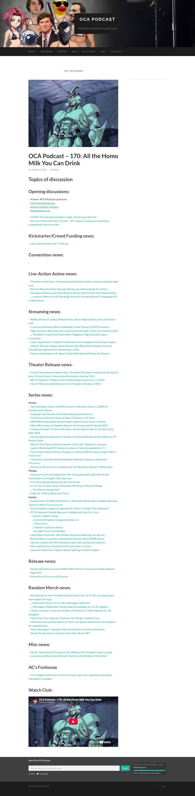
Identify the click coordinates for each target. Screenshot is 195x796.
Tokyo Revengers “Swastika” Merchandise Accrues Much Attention (68, 629)
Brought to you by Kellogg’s (49, 531)
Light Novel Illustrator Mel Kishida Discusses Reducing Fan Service (68, 534)
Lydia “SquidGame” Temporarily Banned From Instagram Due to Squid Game (73, 342)
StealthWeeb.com (40, 210)
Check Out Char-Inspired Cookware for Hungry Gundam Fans (65, 618)
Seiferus (54, 170)
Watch (32, 51)
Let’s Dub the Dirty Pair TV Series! (50, 243)
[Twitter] (153, 786)
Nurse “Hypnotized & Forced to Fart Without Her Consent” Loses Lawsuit (71, 652)
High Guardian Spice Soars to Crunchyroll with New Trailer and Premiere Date (74, 330)
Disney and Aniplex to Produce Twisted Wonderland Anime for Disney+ (70, 353)
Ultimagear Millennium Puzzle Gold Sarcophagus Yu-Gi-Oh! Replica (70, 606)
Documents (47, 51)
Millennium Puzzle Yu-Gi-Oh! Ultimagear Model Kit (61, 602)
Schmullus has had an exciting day (49, 576)
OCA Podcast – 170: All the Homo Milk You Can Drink (73, 159)
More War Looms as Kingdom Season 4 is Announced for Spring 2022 (69, 425)
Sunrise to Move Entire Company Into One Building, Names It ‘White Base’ (72, 466)
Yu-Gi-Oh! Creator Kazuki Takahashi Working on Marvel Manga (66, 485)
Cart (103, 51)
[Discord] (157, 786)
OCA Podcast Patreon (43, 203)
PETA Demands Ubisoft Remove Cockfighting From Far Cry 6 (65, 512)
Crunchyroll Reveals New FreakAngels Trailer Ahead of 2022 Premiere (70, 326)
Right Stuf (36, 572)
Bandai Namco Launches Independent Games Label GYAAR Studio (67, 538)
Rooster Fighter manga (45, 515)
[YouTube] (148, 786)
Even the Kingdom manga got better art (56, 519)
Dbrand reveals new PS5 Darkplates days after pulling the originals (68, 542)
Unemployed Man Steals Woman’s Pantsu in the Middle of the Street (69, 655)
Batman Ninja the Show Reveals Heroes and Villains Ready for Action (69, 289)
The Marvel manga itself (46, 489)
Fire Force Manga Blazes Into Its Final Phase (55, 482)
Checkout (116, 51)
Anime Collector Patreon (45, 206)
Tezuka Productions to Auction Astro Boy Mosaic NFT (60, 633)
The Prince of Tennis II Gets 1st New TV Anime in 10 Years (63, 417)
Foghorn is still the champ (48, 527)
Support (62, 51)
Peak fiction (40, 523)
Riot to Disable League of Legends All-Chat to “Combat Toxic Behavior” (70, 508)
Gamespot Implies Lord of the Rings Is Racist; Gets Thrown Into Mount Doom (73, 292)
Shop (74, 51)
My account (89, 51)
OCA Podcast (97, 19)
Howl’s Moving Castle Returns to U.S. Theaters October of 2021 (66, 383)
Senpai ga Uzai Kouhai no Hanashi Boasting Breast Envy (62, 414)
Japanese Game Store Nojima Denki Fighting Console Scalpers (65, 550)
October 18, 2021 (38, 170)
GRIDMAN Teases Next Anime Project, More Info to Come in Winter (68, 421)
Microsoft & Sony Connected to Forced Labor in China (61, 546)
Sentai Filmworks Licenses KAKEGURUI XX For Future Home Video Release (73, 568)
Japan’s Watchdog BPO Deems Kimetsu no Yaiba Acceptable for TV (68, 448)
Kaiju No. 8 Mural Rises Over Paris (50, 493)
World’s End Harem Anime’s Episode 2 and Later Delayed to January (69, 444)
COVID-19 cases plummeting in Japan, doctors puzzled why (64, 217)
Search (125, 768)
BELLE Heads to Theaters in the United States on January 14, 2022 (68, 379)
